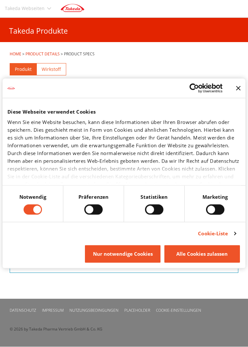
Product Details (43, 54)
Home (15, 54)
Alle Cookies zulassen (202, 254)
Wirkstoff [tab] (51, 69)
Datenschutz (23, 310)
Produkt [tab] (23, 69)
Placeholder (137, 310)
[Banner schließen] (238, 88)
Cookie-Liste (213, 233)
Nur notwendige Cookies (123, 254)
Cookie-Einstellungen (178, 310)
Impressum (53, 310)
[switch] (93, 209)
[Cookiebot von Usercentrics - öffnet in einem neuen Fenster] (194, 88)
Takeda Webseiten (25, 8)
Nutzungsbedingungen (94, 310)
